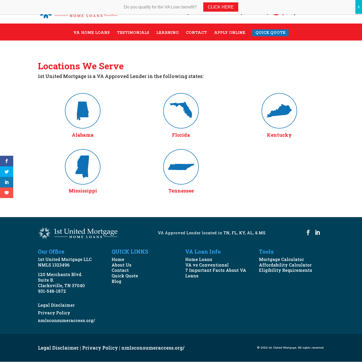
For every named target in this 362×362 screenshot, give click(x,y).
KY (242, 232)
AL (250, 232)
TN (226, 232)
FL (234, 232)
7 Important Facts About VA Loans (215, 272)
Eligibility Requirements (285, 270)
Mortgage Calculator (281, 259)
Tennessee (181, 190)
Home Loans (198, 259)
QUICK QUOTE (270, 32)
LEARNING (167, 33)
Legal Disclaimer (56, 305)
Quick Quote (125, 275)
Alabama (83, 135)
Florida (181, 135)
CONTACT (196, 33)
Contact (120, 270)
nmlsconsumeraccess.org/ (66, 320)
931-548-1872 (52, 291)
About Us (121, 265)
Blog (116, 281)
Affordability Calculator (285, 265)
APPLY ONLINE (229, 33)
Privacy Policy (54, 312)
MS (262, 232)
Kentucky (279, 135)
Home (118, 259)
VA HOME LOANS (91, 33)
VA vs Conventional (207, 265)
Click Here (221, 7)
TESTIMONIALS (133, 33)
